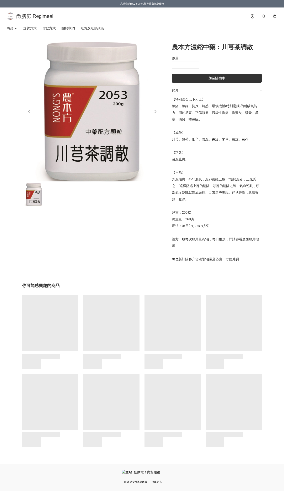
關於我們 (68, 28)
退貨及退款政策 (92, 28)
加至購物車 (217, 78)
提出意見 (157, 481)
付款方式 (49, 28)
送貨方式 (30, 28)
